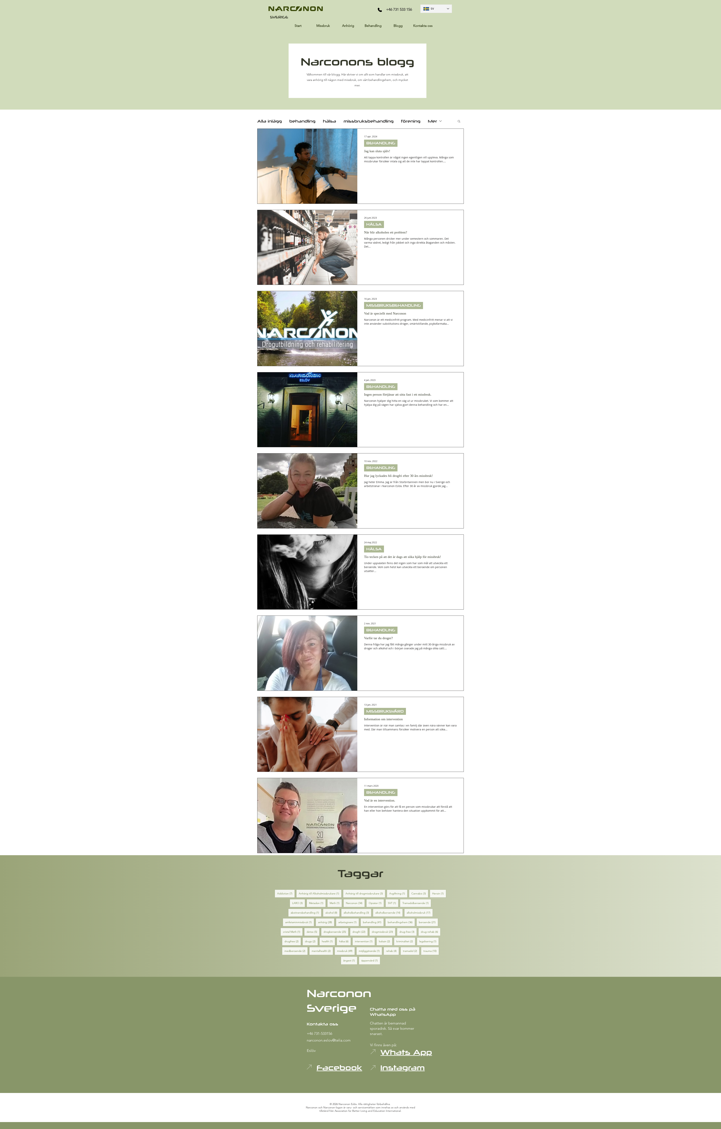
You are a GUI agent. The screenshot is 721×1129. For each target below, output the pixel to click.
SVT (393, 903)
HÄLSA (374, 224)
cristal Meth (293, 931)
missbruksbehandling (369, 121)
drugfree (292, 941)
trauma (431, 951)
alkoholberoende (389, 912)
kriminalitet (405, 941)
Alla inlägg (269, 121)
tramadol (411, 951)
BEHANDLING (380, 143)
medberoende (296, 951)
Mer (432, 121)
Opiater (376, 903)
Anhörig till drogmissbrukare (365, 893)
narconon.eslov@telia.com (329, 1040)
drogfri (360, 931)
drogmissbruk (383, 931)
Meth (336, 903)
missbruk (346, 951)
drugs (311, 941)
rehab (392, 951)
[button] (459, 121)
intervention (365, 941)
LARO (298, 903)
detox (313, 931)
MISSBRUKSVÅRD (385, 711)
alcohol (332, 912)
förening (410, 121)
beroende (428, 922)
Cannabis (419, 893)
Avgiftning (398, 893)
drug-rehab (430, 931)
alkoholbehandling (357, 912)
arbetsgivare (348, 922)
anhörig (326, 922)
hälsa (329, 121)
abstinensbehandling (306, 912)
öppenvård (370, 960)
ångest (350, 960)
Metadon (317, 903)
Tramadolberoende (416, 903)
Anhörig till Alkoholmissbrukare (320, 893)
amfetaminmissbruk (299, 922)
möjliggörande (370, 951)
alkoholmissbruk (420, 912)
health (328, 941)
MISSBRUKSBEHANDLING (393, 305)
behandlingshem (401, 922)
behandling (302, 121)
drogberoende (336, 931)
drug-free (408, 931)
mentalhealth (322, 951)
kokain (385, 941)
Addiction (286, 893)
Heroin (439, 893)
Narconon (355, 903)
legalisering (429, 941)
